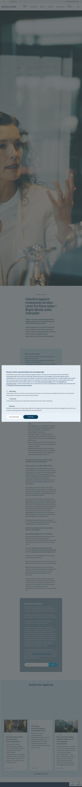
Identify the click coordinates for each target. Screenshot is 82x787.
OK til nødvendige (14, 417)
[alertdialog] (41, 393)
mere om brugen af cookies (44, 382)
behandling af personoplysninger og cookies (20, 385)
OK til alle (30, 417)
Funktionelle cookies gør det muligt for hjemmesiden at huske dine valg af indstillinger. (30, 398)
